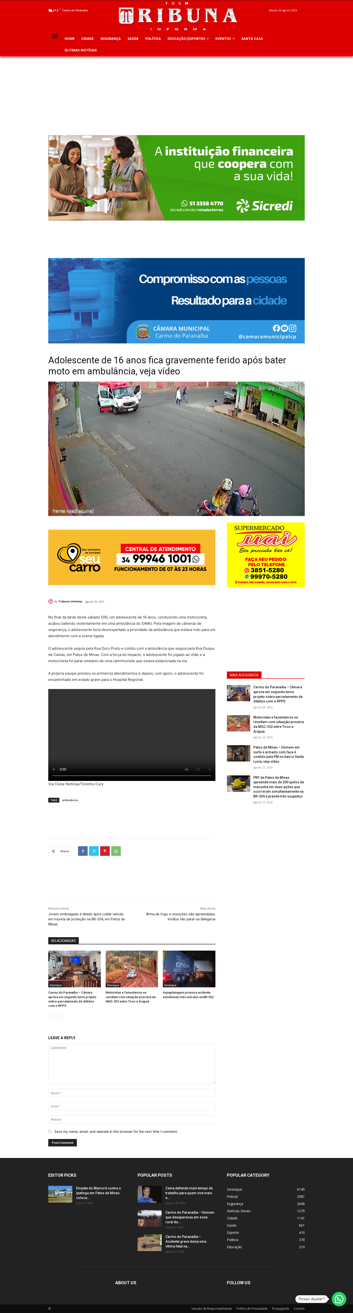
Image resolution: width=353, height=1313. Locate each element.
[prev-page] (51, 1017)
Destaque (56, 985)
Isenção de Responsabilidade (212, 1309)
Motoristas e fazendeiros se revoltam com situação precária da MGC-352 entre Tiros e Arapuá (131, 997)
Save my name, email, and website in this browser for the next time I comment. (116, 1131)
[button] (339, 1299)
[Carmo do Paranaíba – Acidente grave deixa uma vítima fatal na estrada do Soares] (150, 1242)
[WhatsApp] (116, 851)
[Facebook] (166, 3)
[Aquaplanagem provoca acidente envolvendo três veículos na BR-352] (189, 969)
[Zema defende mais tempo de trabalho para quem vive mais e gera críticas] (150, 1194)
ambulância (70, 800)
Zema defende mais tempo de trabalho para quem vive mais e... (189, 1193)
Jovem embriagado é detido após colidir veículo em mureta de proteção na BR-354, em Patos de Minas (86, 919)
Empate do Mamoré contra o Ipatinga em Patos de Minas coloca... (98, 1193)
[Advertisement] (176, 92)
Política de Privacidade (252, 1309)
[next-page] (59, 1017)
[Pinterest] (105, 851)
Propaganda (280, 1309)
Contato (299, 1309)
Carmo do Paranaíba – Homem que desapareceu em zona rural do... (189, 1217)
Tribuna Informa (70, 601)
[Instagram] (173, 3)
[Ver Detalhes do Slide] (176, 300)
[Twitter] (180, 3)
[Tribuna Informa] (51, 601)
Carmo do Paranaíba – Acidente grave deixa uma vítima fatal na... (185, 1241)
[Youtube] (186, 3)
